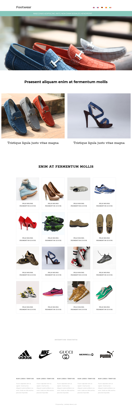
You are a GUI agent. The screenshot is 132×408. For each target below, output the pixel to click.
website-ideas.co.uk (70, 404)
